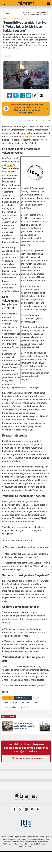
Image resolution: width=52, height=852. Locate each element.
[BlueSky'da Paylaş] (28, 95)
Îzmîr (37, 698)
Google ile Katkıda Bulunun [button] (28, 758)
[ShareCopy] (35, 95)
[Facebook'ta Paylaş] (9, 95)
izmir (36, 702)
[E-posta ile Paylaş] (41, 95)
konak (23, 707)
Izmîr (6, 702)
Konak (10, 164)
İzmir (34, 121)
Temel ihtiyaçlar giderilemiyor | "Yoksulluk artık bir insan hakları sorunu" (25, 26)
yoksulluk (26, 133)
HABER (8, 13)
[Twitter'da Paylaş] (16, 95)
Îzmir (15, 702)
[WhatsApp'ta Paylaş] (22, 95)
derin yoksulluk (10, 707)
